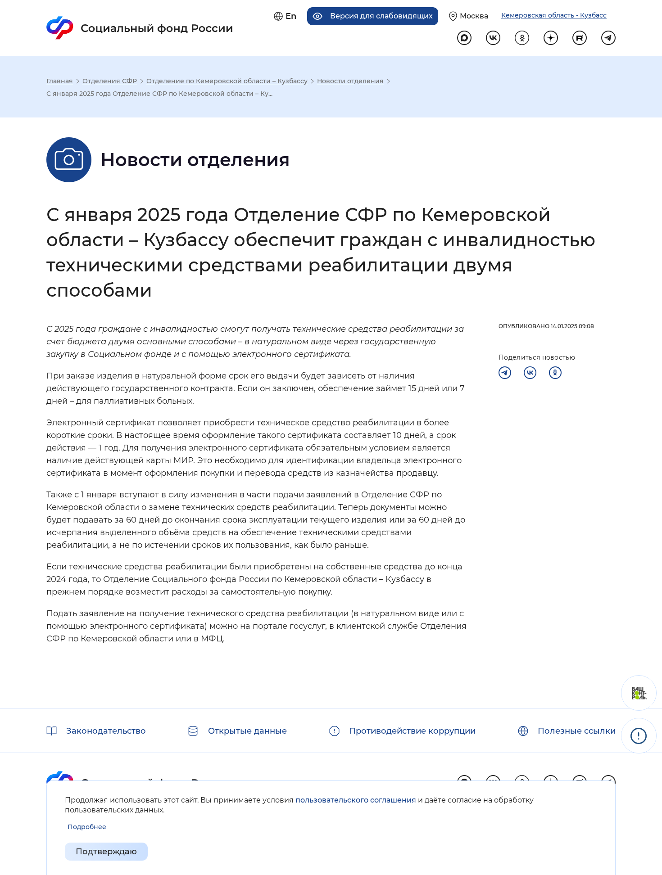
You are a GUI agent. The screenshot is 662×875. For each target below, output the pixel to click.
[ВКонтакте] (530, 372)
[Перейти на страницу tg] (608, 38)
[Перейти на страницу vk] (493, 38)
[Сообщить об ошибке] (639, 735)
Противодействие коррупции (412, 731)
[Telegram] (505, 372)
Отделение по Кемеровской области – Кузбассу (227, 81)
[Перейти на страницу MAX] (464, 38)
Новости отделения (350, 81)
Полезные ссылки (577, 731)
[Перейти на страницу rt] (579, 38)
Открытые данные (247, 731)
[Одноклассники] (555, 372)
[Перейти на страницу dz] (551, 38)
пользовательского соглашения (355, 800)
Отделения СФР (109, 81)
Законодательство (106, 731)
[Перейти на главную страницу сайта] (139, 27)
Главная (59, 81)
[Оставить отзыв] (639, 693)
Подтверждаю (106, 852)
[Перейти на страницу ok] (522, 38)
